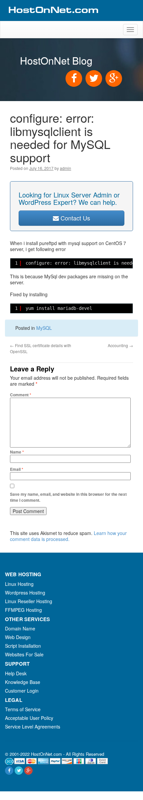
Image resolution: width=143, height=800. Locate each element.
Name (17, 452)
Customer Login (22, 690)
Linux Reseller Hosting (28, 601)
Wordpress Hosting (25, 592)
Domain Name (20, 628)
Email (16, 469)
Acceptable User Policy (29, 718)
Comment (20, 395)
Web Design (18, 637)
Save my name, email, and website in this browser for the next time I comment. (68, 497)
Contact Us (74, 217)
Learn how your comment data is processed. (68, 536)
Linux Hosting (19, 584)
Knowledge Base (22, 682)
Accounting (120, 345)
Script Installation (23, 645)
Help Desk (16, 673)
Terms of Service (23, 709)
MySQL (44, 328)
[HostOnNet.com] (53, 18)
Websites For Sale (24, 654)
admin (65, 168)
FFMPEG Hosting (23, 609)
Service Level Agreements (32, 726)
